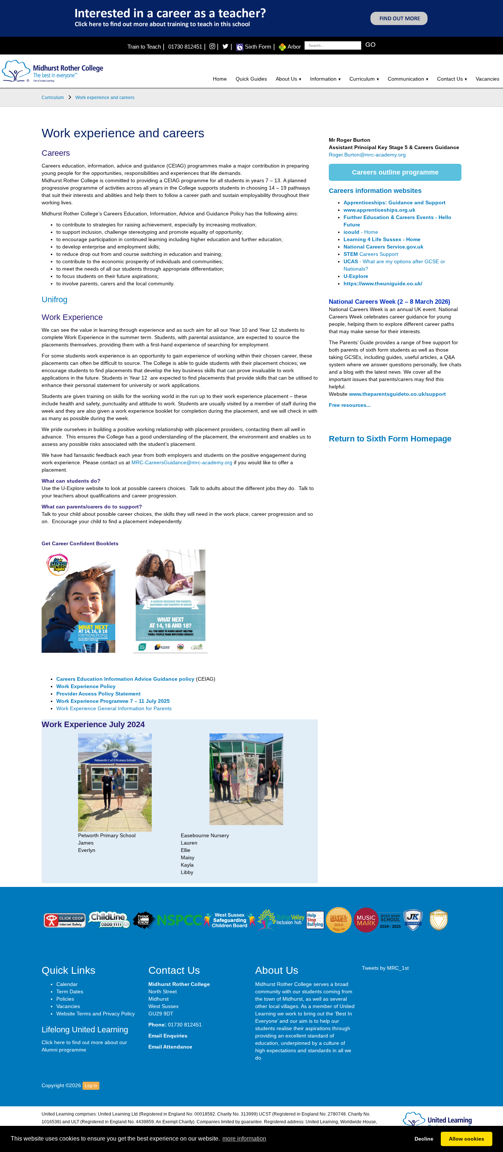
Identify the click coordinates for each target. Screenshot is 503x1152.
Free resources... (350, 405)
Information (323, 79)
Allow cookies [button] (466, 1139)
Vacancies (487, 79)
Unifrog (54, 299)
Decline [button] (424, 1139)
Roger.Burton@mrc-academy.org (367, 155)
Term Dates (69, 991)
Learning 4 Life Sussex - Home (382, 239)
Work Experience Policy (86, 686)
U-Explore (356, 276)
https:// (353, 283)
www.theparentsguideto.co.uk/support (397, 394)
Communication (406, 79)
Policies (65, 999)
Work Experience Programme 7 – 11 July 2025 (113, 701)
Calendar (67, 984)
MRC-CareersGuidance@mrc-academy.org (181, 462)
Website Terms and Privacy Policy (95, 1014)
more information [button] (244, 1138)
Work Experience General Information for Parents (114, 708)
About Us (286, 79)
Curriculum (362, 79)
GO (370, 44)
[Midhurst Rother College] (51, 71)
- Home (361, 232)
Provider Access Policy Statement (98, 694)
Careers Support (371, 254)
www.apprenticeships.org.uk (379, 210)
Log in (91, 1085)
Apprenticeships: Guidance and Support (395, 202)
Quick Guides (251, 79)
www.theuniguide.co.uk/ (392, 283)
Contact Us (450, 79)
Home (220, 79)
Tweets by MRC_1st (385, 968)
